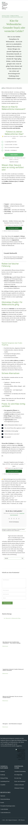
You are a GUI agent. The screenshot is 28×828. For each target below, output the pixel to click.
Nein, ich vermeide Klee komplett (12, 147)
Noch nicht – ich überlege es (11, 150)
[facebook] (0, 748)
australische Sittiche (7, 543)
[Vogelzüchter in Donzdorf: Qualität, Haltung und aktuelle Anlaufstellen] (14, 658)
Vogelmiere (7, 382)
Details (22, 225)
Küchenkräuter (7, 393)
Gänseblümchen (8, 390)
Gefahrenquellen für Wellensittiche (15, 364)
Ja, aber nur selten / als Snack (11, 144)
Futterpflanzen (14, 529)
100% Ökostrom (21, 820)
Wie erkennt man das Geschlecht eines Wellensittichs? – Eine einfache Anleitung (11, 642)
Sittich (13, 530)
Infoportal (15, 820)
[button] (14, 425)
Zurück (6, 558)
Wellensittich (16, 530)
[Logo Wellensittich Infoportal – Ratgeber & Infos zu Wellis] (5, 2)
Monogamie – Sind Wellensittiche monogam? (12, 723)
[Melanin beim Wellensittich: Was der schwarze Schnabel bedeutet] (14, 685)
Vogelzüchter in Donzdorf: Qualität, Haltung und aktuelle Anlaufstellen (13, 670)
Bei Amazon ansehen (13, 228)
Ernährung (9, 529)
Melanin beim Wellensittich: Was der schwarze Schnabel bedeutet (12, 697)
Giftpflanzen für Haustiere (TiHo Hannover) (12, 369)
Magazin (10, 820)
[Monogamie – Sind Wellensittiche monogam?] (14, 713)
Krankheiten (9, 530)
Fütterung (19, 529)
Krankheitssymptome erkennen (9, 295)
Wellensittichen (19, 539)
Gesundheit (4, 530)
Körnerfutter (19, 258)
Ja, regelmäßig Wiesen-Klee (11, 141)
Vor (22, 558)
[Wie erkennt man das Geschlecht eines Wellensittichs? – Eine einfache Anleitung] (14, 631)
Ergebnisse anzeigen (14, 161)
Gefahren (23, 529)
